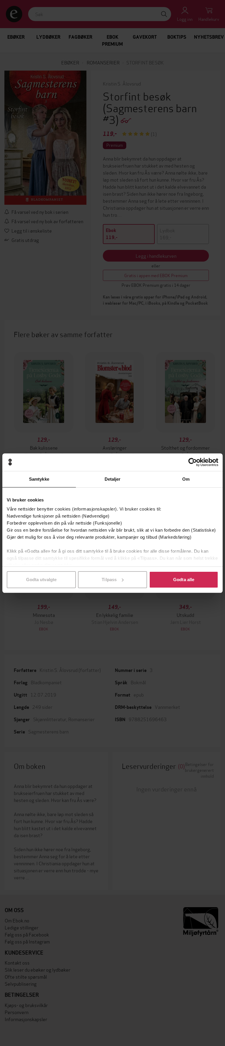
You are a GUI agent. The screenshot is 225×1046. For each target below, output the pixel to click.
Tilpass (109, 579)
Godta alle (183, 579)
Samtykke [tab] (39, 479)
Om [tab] (186, 479)
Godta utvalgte (41, 579)
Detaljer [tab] (113, 479)
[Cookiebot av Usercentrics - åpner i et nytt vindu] (192, 462)
